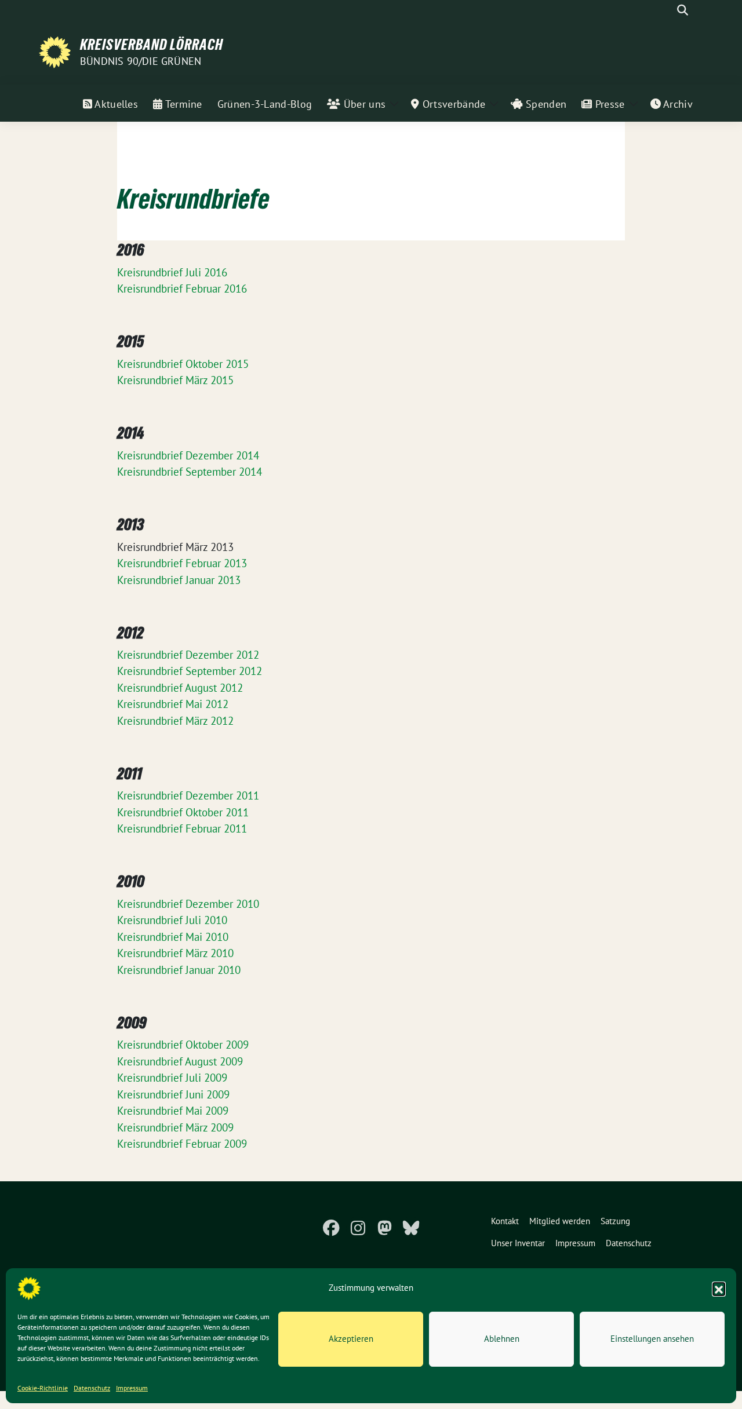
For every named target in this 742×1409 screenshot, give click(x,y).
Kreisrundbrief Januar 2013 (179, 580)
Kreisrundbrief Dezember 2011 (188, 795)
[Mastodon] (384, 1228)
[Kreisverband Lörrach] (55, 51)
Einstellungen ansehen (652, 1338)
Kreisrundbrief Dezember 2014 (188, 455)
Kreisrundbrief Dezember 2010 (188, 904)
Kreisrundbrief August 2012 (180, 688)
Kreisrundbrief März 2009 (175, 1127)
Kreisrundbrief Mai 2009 (172, 1111)
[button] (719, 1288)
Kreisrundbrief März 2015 (175, 380)
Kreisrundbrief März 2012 (175, 721)
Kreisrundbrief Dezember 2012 (188, 655)
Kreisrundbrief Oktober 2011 (183, 812)
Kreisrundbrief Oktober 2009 (183, 1045)
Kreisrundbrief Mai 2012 (172, 704)
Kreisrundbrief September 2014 (189, 472)
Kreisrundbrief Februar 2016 (182, 288)
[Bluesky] (411, 1228)
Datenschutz (92, 1388)
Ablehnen (501, 1338)
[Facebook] (331, 1228)
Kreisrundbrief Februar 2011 (182, 828)
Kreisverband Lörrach (151, 44)
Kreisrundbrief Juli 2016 (172, 272)
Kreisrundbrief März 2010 (175, 953)
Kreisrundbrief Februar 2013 (182, 563)
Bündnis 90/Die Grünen (140, 61)
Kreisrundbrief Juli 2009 (172, 1078)
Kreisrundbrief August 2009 (180, 1061)
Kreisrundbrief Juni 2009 (173, 1094)
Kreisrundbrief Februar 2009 (182, 1144)
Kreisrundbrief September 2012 (189, 671)
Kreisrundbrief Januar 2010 (179, 970)
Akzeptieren (351, 1338)
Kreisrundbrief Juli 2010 (172, 920)
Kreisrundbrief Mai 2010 (172, 937)
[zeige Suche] (682, 10)
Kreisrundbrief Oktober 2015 (183, 364)
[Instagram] (357, 1228)
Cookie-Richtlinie (42, 1388)
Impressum (132, 1388)
